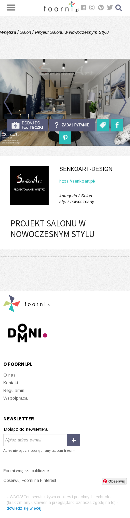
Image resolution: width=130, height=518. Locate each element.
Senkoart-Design (85, 169)
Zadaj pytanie (72, 125)
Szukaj (119, 7)
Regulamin (13, 390)
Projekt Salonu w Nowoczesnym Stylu (71, 32)
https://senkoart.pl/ (77, 181)
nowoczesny (82, 201)
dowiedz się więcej (24, 508)
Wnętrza (8, 32)
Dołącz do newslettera (26, 429)
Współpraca (15, 398)
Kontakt (10, 382)
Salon (25, 32)
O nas (9, 375)
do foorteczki (27, 125)
